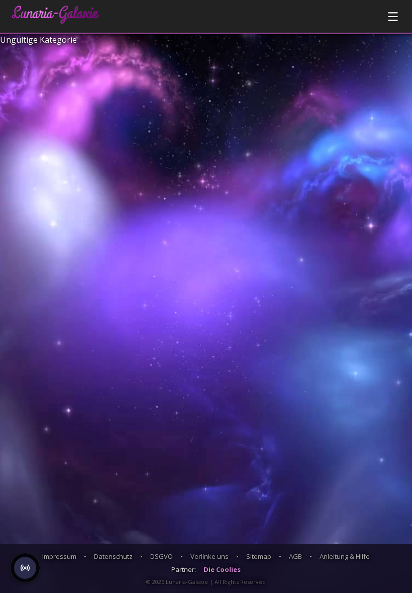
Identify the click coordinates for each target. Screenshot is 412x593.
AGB (295, 556)
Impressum (59, 556)
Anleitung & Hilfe (345, 556)
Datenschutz (113, 556)
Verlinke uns (209, 556)
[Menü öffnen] (393, 17)
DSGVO (161, 556)
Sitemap (258, 556)
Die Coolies (222, 569)
